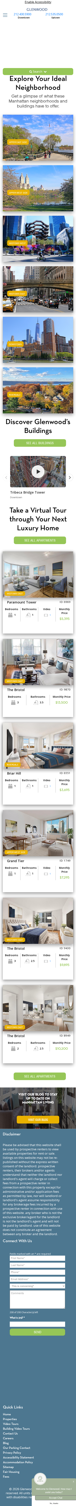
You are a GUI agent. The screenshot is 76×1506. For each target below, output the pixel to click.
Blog (6, 1443)
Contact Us (10, 1433)
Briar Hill (14, 773)
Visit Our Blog (38, 1120)
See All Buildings (40, 443)
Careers (8, 1438)
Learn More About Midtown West (38, 238)
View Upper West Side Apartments (38, 191)
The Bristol (16, 690)
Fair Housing (11, 1472)
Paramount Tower (21, 602)
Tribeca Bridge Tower (27, 492)
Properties (10, 1419)
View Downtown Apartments (38, 343)
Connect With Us (17, 1241)
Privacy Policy (12, 1452)
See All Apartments (40, 540)
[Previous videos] (6, 477)
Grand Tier (15, 861)
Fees (6, 1476)
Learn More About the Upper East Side (38, 137)
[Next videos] (69, 477)
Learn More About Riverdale (38, 389)
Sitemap (8, 1467)
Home (7, 1414)
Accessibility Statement (18, 1457)
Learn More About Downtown (38, 339)
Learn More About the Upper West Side (38, 187)
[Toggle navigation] (4, 15)
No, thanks (54, 1503)
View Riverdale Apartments (38, 394)
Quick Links (13, 1407)
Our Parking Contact (16, 1448)
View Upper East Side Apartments (38, 141)
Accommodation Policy (18, 1462)
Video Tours (10, 1424)
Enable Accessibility (38, 2)
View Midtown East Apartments (38, 293)
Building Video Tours (16, 1428)
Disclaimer (12, 1134)
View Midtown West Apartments (38, 242)
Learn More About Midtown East (38, 288)
